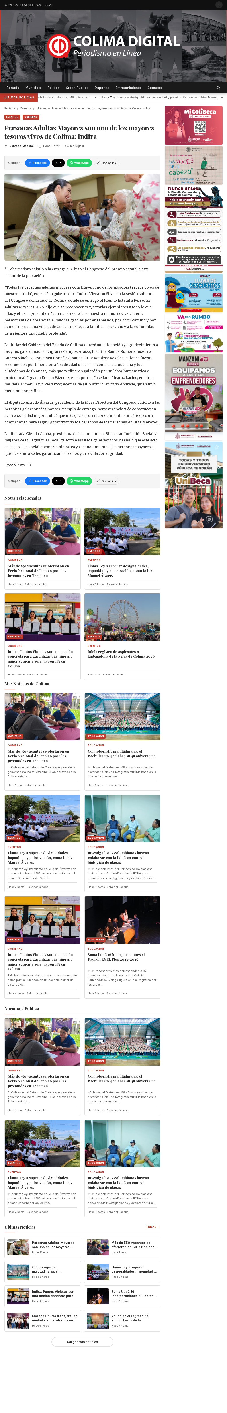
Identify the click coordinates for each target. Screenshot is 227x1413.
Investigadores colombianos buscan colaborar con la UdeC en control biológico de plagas (118, 857)
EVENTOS (12, 117)
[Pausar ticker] (222, 97)
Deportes (102, 88)
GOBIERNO (31, 117)
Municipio (33, 88)
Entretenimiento (128, 88)
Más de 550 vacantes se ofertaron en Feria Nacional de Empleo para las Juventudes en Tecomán (38, 571)
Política (54, 88)
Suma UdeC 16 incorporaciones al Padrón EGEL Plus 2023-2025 (116, 957)
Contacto (154, 88)
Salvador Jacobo (21, 146)
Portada (13, 88)
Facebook (40, 162)
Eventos (25, 108)
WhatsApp (81, 162)
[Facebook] (219, 4)
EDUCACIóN (96, 745)
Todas (151, 1227)
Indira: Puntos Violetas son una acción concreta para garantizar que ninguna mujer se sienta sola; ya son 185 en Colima (40, 658)
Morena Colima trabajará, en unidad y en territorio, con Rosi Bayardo (54, 1320)
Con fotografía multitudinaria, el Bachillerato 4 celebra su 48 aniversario (122, 753)
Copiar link (109, 163)
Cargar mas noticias (82, 1342)
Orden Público (77, 88)
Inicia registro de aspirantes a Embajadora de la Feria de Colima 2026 (121, 654)
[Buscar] (218, 88)
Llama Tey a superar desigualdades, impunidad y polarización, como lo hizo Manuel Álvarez (88, 97)
